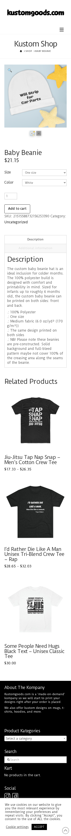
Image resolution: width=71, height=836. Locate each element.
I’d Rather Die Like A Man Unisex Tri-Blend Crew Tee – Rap (34, 554)
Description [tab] (35, 239)
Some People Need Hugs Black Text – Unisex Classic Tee (34, 651)
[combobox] (35, 738)
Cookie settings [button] (17, 827)
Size (7, 172)
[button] (62, 29)
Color (8, 182)
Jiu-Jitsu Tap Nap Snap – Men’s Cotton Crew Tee (32, 459)
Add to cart (17, 208)
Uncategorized (16, 222)
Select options (36, 444)
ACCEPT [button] (39, 826)
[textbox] (36, 738)
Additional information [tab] (35, 248)
